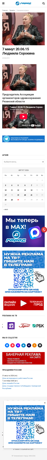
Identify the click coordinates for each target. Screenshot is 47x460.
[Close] (45, 402)
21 (31, 195)
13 (25, 190)
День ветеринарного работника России (17, 378)
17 (5, 195)
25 (12, 200)
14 (31, 190)
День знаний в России (10, 383)
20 (25, 195)
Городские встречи (23, 10)
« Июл (6, 209)
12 (18, 190)
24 (5, 200)
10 (5, 190)
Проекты (12, 10)
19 (18, 195)
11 (12, 190)
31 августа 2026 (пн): (9, 376)
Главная (5, 10)
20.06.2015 (5, 58)
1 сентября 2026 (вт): (10, 381)
